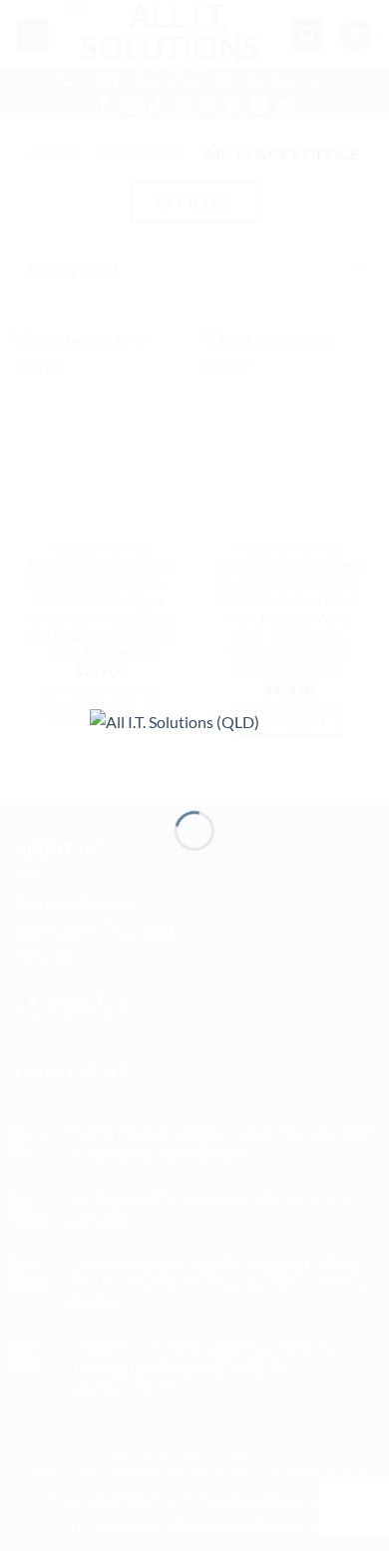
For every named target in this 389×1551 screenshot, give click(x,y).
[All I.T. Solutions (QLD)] (194, 742)
